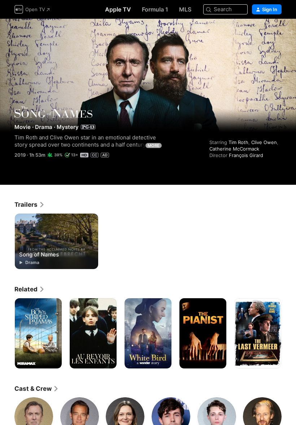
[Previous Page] (7, 333)
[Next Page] (289, 333)
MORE (154, 145)
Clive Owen (264, 142)
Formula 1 (155, 9)
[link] (29, 205)
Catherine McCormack (234, 149)
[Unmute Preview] (276, 33)
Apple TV (118, 9)
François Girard (246, 155)
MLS (185, 9)
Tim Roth (238, 142)
